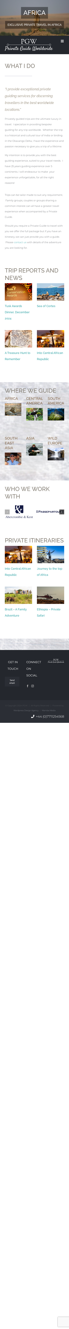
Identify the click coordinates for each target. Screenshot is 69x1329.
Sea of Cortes (46, 306)
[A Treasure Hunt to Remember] (18, 338)
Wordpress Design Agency (26, 710)
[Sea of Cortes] (50, 292)
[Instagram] (32, 686)
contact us (20, 242)
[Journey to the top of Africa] (50, 554)
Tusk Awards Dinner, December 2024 (17, 312)
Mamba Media (49, 710)
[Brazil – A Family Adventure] (18, 595)
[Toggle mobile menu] (62, 41)
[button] (7, 512)
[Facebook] (27, 686)
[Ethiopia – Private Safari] (50, 595)
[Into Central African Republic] (50, 338)
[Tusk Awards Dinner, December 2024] (18, 292)
